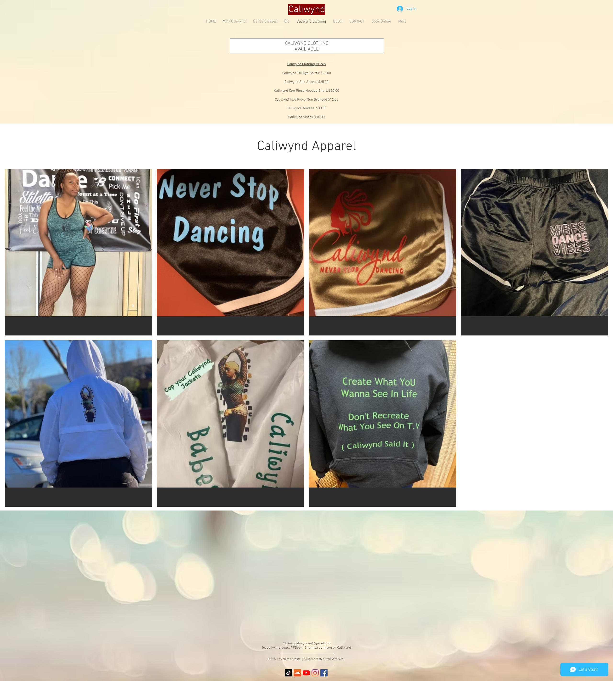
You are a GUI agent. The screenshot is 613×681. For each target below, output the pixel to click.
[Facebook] (324, 672)
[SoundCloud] (297, 672)
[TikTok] (288, 672)
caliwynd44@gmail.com (313, 643)
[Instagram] (315, 672)
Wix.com (338, 659)
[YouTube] (306, 672)
